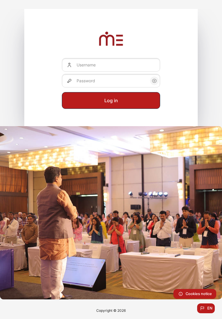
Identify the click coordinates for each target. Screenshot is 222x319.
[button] (206, 308)
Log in (111, 100)
